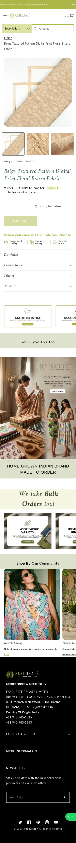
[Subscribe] (64, 797)
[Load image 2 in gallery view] (38, 144)
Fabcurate (30, 828)
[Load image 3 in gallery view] (62, 144)
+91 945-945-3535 (19, 717)
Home (8, 38)
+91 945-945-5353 (19, 722)
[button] (5, 15)
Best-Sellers (12, 28)
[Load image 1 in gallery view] (13, 144)
